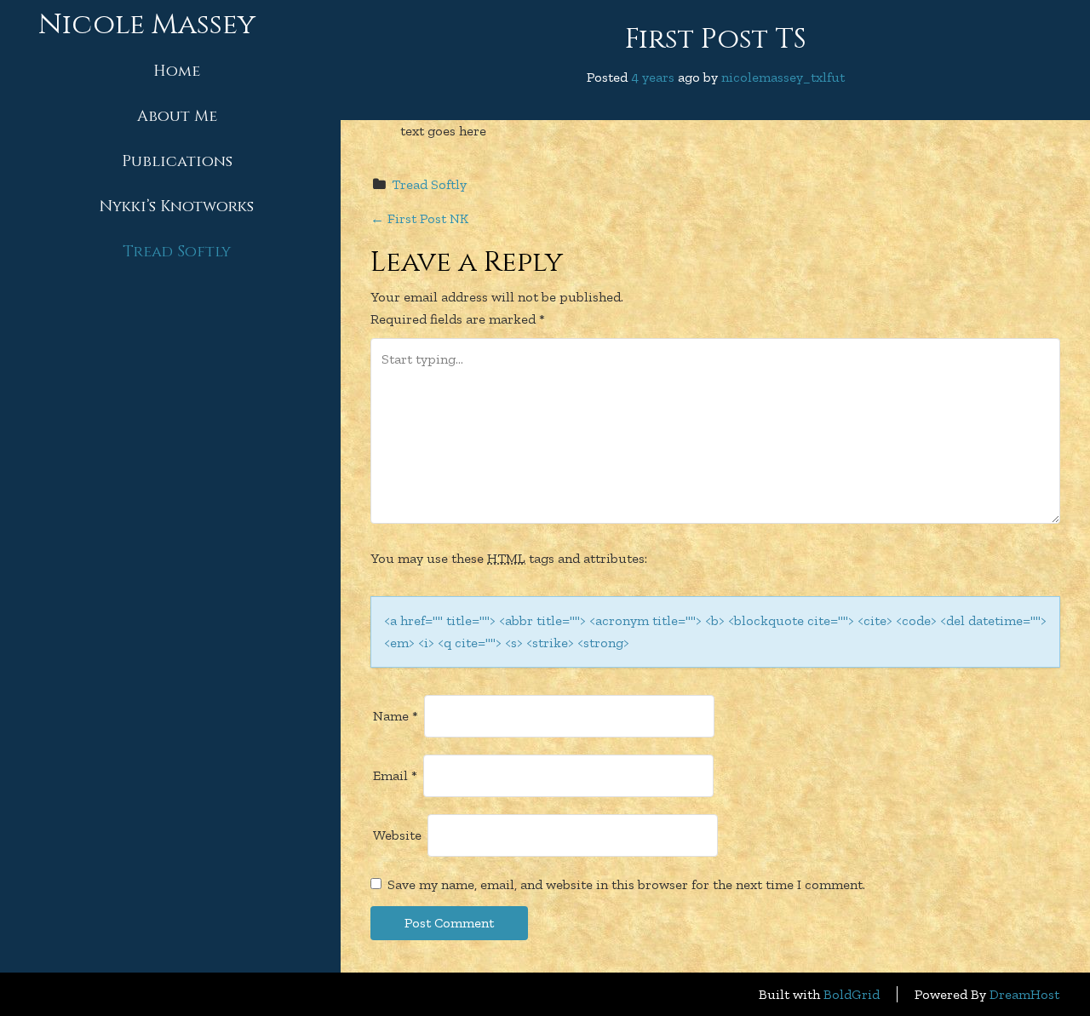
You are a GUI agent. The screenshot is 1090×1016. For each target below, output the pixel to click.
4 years (652, 77)
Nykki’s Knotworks (177, 206)
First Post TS (715, 39)
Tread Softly (177, 251)
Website (397, 835)
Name (395, 716)
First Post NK (419, 218)
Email (395, 775)
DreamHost (1024, 994)
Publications (177, 161)
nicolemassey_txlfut (783, 77)
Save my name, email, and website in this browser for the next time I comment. (626, 884)
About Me (177, 116)
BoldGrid (851, 994)
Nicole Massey (146, 24)
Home (176, 71)
